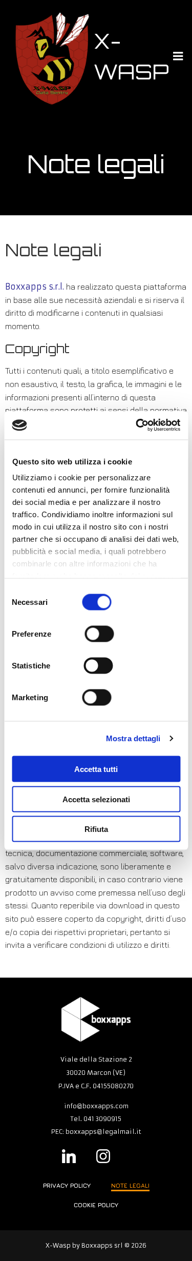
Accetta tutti (96, 769)
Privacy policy (67, 1185)
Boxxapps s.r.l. (34, 286)
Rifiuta (96, 829)
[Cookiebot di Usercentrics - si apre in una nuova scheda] (136, 425)
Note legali (130, 1185)
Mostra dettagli (133, 738)
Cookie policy (96, 1205)
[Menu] (178, 56)
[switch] (99, 632)
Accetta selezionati (96, 799)
